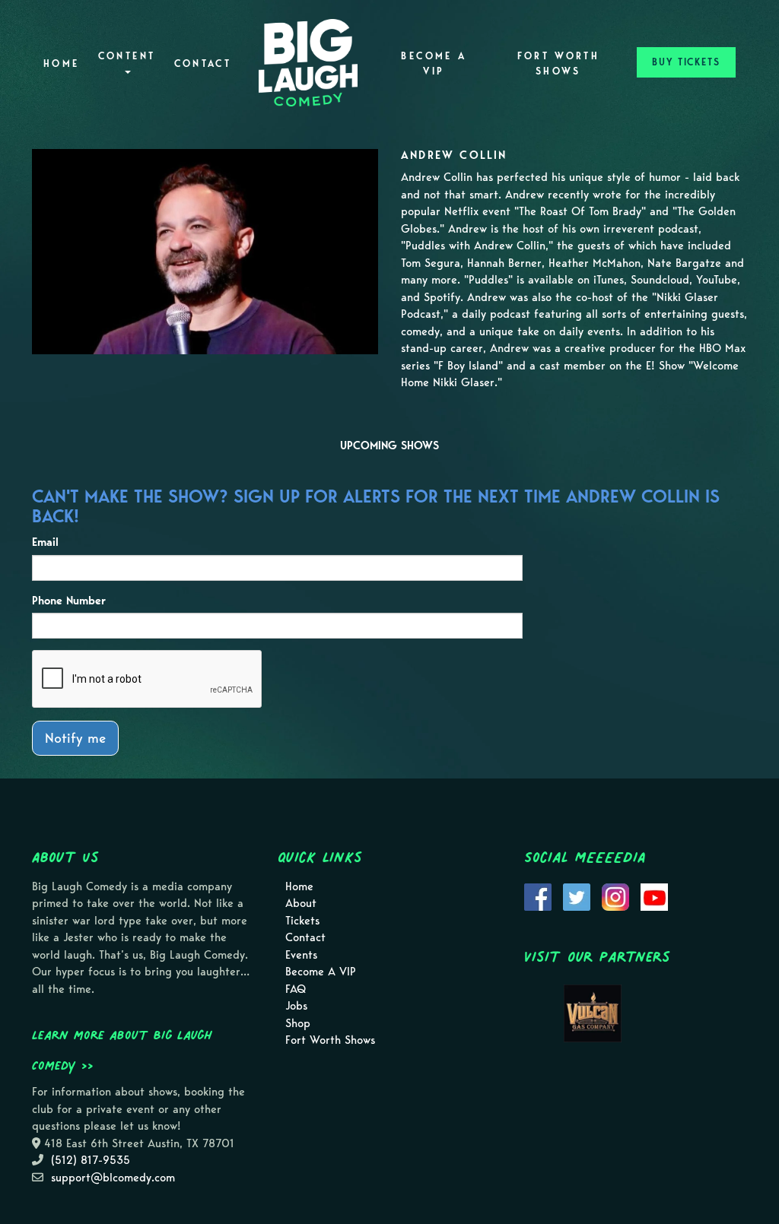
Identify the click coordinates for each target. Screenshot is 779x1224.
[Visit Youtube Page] (654, 895)
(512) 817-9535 (90, 1160)
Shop (297, 1023)
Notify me (75, 738)
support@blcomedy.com (113, 1177)
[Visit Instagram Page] (615, 895)
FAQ (295, 989)
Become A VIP (433, 63)
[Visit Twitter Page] (576, 895)
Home (61, 63)
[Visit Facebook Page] (538, 895)
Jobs (296, 1006)
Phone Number (69, 600)
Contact (203, 63)
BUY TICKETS (686, 62)
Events (301, 955)
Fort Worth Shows (558, 63)
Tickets (302, 921)
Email (45, 542)
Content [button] (127, 56)
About (300, 903)
